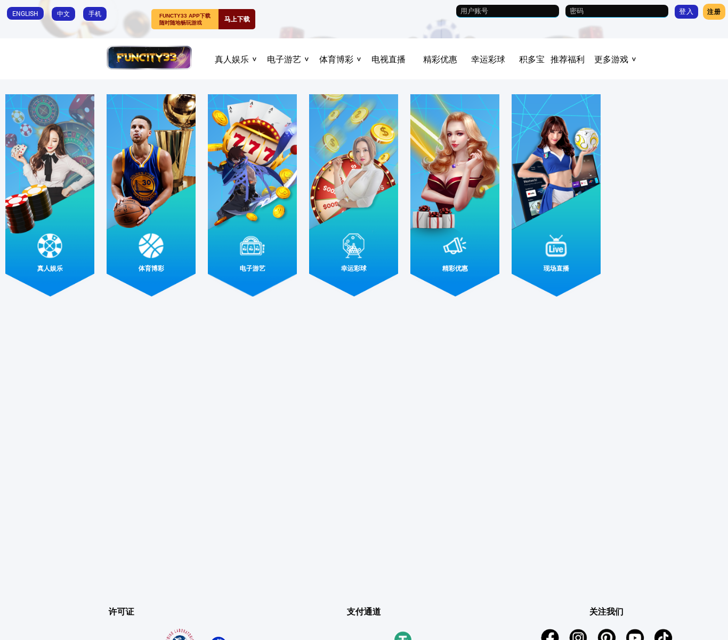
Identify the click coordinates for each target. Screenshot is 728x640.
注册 (714, 11)
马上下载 (237, 19)
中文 (63, 13)
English (25, 13)
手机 (94, 13)
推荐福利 (568, 59)
